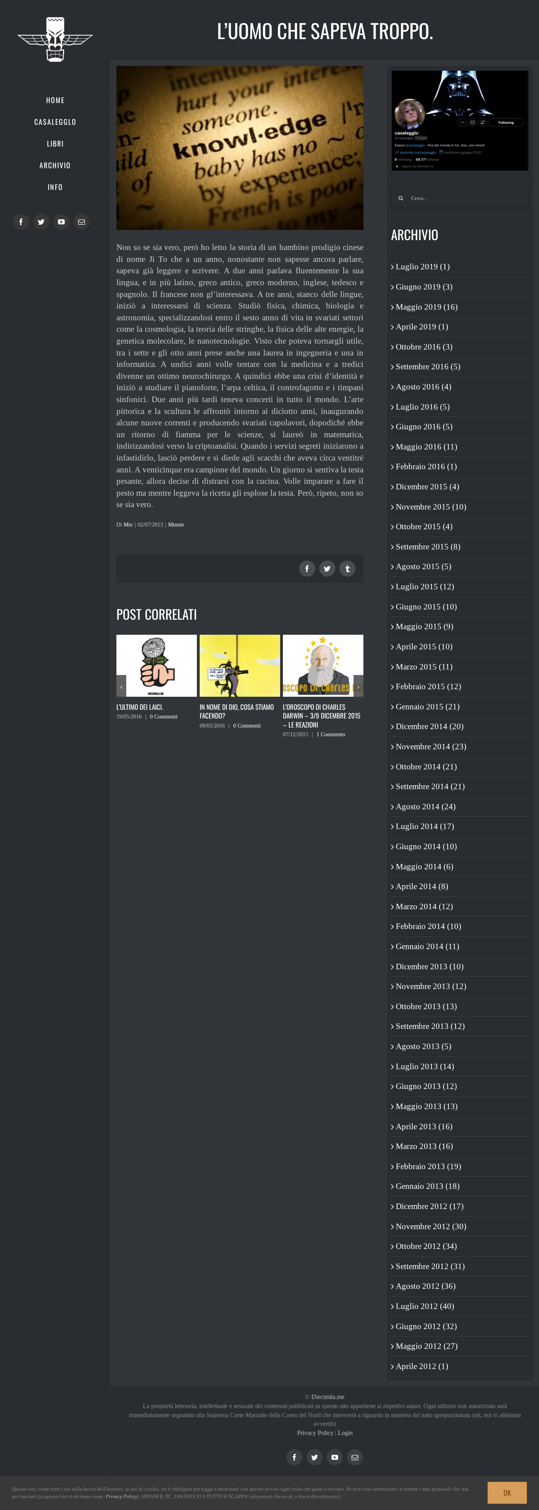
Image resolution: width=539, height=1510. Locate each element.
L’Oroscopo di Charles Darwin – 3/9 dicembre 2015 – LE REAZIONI (238, 716)
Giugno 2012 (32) (426, 1326)
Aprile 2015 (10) (424, 646)
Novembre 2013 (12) (431, 986)
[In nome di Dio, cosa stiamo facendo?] (156, 664)
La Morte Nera (302, 707)
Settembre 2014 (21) (430, 786)
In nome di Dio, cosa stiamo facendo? (153, 711)
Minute (176, 525)
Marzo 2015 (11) (424, 666)
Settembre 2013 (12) (430, 1026)
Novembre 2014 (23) (431, 746)
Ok (507, 1492)
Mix (128, 525)
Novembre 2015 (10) (431, 506)
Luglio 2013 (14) (425, 1066)
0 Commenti (164, 726)
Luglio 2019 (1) (423, 266)
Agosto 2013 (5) (423, 1046)
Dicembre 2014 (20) (430, 726)
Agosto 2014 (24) (426, 806)
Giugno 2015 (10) (426, 606)
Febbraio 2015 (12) (428, 686)
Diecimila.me (327, 1396)
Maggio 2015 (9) (424, 626)
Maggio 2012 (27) (427, 1346)
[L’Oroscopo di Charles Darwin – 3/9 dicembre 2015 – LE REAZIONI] (240, 664)
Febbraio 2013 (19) (428, 1166)
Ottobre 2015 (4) (424, 526)
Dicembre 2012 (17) (430, 1206)
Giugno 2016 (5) (424, 426)
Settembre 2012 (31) (430, 1266)
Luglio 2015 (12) (425, 586)
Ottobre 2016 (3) (424, 347)
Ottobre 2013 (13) (426, 1006)
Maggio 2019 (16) (427, 307)
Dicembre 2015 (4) (427, 486)
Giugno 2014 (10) (426, 846)
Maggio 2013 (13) (427, 1106)
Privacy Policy (315, 1432)
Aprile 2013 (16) (424, 1126)
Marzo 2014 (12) (424, 906)
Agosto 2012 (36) (426, 1286)
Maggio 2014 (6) (424, 866)
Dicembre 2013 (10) (430, 966)
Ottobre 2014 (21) (426, 766)
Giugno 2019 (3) (424, 286)
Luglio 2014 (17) (425, 826)
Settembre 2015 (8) (428, 546)
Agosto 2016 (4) (423, 386)
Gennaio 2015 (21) (428, 706)
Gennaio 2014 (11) (427, 946)
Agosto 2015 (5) (423, 566)
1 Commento (247, 734)
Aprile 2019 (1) (422, 326)
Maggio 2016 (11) (426, 446)
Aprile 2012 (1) (422, 1366)
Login (345, 1432)
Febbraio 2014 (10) (428, 926)
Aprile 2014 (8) (422, 886)
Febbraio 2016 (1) (426, 466)
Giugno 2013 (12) (426, 1086)
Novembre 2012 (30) (431, 1226)
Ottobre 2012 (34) (426, 1246)
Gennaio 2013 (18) (428, 1186)
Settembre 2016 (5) (428, 366)
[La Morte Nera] (323, 664)
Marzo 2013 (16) (424, 1146)
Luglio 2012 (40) (425, 1306)
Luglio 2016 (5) (423, 407)
